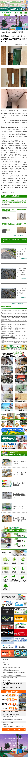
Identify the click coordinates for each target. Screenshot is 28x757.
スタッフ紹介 (6, 680)
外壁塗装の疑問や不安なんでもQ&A (12, 675)
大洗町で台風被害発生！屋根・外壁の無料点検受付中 (14, 314)
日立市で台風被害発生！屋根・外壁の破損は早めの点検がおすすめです (14, 325)
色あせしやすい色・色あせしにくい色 (18, 507)
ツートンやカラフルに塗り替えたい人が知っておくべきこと (19, 519)
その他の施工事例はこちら (20, 235)
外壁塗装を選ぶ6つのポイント (11, 670)
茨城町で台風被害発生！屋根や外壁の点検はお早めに (14, 311)
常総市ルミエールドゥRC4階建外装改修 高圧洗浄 (14, 342)
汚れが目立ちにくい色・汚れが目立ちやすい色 (19, 495)
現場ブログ (9, 31)
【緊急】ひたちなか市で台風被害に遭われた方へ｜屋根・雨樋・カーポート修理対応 (14, 328)
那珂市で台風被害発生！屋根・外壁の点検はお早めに (14, 321)
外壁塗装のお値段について (10, 677)
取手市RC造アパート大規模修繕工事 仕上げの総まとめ (14, 339)
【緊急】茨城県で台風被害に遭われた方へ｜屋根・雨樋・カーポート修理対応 (14, 336)
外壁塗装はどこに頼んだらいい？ (11, 716)
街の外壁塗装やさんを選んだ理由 (11, 667)
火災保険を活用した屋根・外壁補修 (12, 719)
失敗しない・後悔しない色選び (19, 462)
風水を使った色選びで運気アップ (19, 484)
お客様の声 (6, 664)
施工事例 (5, 659)
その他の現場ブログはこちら (19, 303)
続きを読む (24, 258)
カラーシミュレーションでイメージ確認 (19, 473)
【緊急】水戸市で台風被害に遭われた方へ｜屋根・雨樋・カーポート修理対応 (14, 332)
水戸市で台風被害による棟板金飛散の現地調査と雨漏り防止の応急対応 (14, 318)
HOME (2, 31)
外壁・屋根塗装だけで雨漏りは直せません (14, 672)
